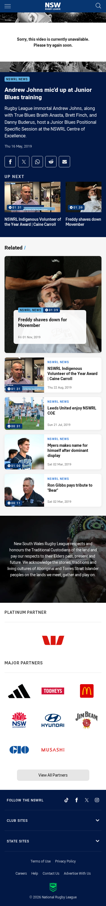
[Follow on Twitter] (87, 800)
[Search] (98, 6)
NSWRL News (17, 79)
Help (34, 873)
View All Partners (53, 775)
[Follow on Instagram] (97, 800)
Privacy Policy (65, 861)
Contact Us (51, 873)
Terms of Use (41, 861)
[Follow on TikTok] (66, 800)
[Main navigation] (8, 6)
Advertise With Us (77, 873)
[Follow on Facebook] (76, 800)
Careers (21, 873)
